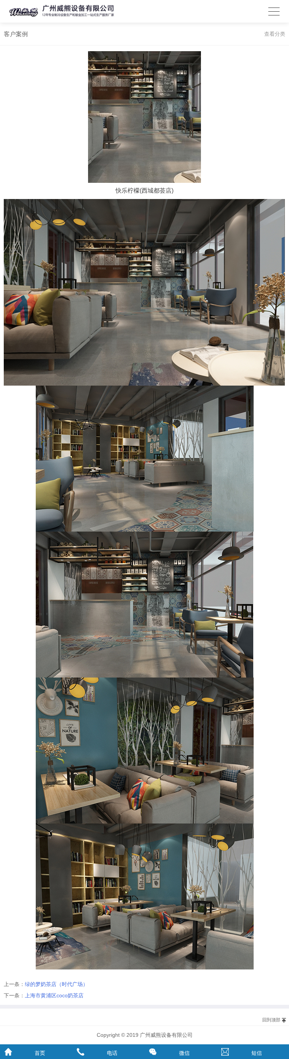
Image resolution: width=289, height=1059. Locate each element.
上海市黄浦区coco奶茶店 (54, 995)
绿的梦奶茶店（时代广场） (56, 984)
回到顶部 (271, 1020)
